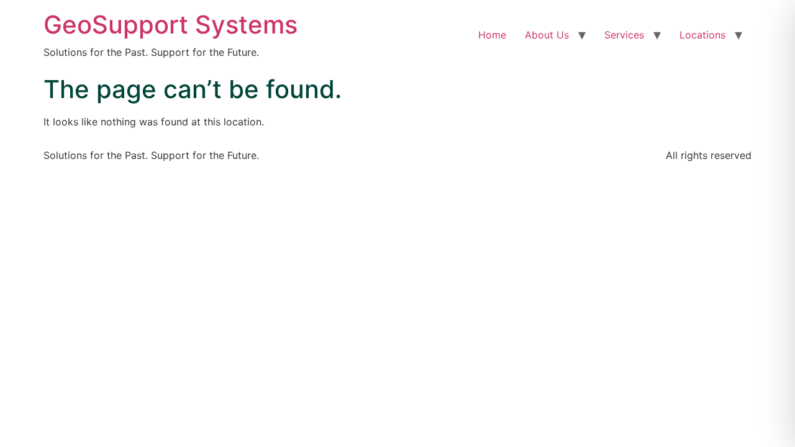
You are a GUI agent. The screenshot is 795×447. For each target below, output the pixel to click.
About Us (547, 35)
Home (492, 35)
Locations (702, 35)
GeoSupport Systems (170, 24)
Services (624, 35)
